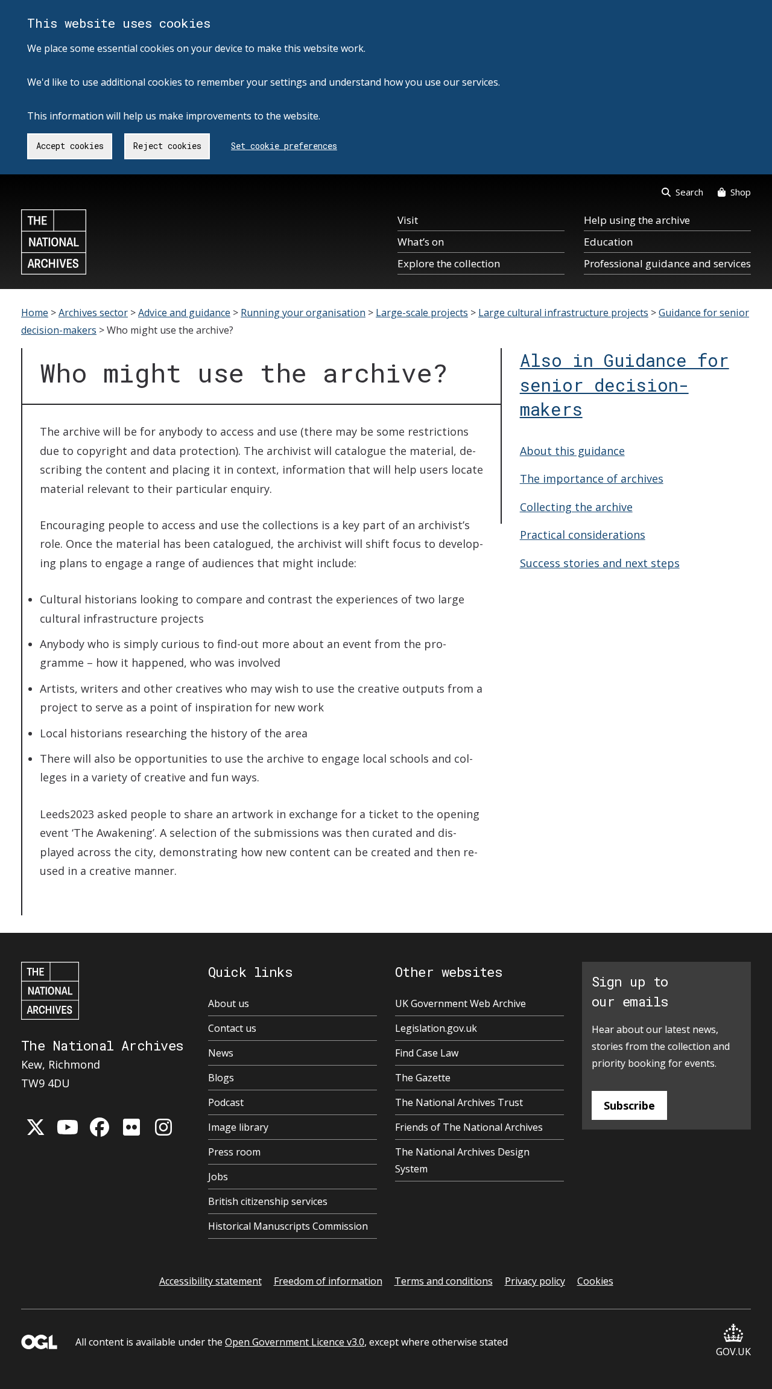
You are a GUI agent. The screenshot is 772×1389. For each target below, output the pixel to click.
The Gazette (423, 1077)
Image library (238, 1127)
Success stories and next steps (600, 563)
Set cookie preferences (284, 145)
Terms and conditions (443, 1281)
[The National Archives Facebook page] (99, 1127)
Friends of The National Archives (469, 1127)
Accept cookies (70, 145)
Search (689, 192)
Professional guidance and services (667, 263)
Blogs (221, 1077)
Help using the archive (637, 220)
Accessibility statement (210, 1281)
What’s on (420, 242)
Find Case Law (426, 1053)
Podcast (226, 1102)
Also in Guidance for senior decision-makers (624, 385)
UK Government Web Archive (460, 1003)
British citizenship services (267, 1201)
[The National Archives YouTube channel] (67, 1127)
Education (608, 242)
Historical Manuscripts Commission (288, 1226)
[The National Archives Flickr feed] (131, 1127)
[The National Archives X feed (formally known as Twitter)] (35, 1127)
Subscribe (629, 1105)
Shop (740, 192)
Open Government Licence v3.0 (294, 1342)
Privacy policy (535, 1281)
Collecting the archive (576, 507)
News (220, 1053)
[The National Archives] (53, 242)
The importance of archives (591, 478)
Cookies (595, 1281)
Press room (234, 1152)
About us (228, 1003)
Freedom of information (328, 1281)
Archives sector (93, 312)
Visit (407, 220)
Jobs (218, 1176)
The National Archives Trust (459, 1102)
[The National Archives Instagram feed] (163, 1127)
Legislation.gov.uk (436, 1028)
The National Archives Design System (462, 1160)
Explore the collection (448, 263)
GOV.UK (733, 1351)
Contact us (232, 1028)
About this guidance (572, 450)
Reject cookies (167, 145)
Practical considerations (582, 534)
